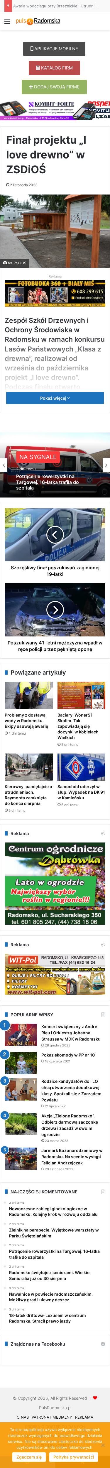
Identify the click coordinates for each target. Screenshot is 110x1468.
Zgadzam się (29, 1456)
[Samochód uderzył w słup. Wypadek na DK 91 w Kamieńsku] (81, 767)
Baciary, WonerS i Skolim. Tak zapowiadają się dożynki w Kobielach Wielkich (78, 726)
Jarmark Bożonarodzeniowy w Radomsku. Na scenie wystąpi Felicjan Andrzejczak (72, 1156)
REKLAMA (84, 1417)
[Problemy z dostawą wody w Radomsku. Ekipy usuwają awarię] (29, 695)
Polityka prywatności (73, 1456)
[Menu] (7, 23)
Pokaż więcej (53, 398)
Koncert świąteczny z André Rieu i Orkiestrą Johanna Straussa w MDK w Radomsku (71, 1032)
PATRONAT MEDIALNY (52, 1417)
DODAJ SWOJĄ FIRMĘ (56, 87)
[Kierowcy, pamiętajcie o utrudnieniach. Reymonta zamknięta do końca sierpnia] (29, 767)
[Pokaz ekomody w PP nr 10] (21, 1063)
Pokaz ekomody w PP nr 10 (68, 1054)
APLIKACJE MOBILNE (55, 48)
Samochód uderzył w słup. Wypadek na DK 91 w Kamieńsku (81, 792)
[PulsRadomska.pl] (38, 21)
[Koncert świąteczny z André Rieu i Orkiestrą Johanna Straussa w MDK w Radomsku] (21, 1035)
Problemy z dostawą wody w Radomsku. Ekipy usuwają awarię (26, 720)
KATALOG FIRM (56, 68)
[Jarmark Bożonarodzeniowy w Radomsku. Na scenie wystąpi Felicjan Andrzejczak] (21, 1159)
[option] (55, 465)
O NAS (23, 1417)
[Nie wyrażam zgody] (103, 1445)
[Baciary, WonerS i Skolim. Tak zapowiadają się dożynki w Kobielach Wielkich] (81, 695)
